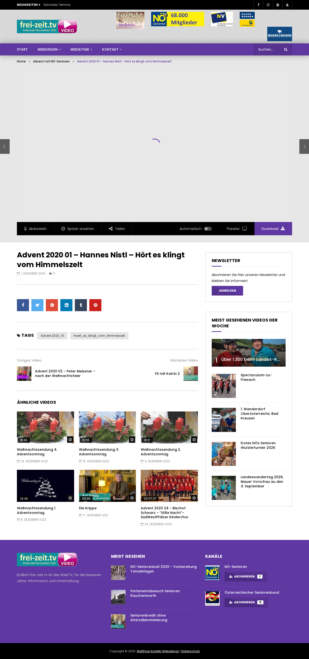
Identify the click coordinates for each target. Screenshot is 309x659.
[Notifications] (277, 5)
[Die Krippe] (107, 486)
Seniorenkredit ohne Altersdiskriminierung (148, 617)
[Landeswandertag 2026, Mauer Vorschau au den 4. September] (224, 488)
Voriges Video (29, 360)
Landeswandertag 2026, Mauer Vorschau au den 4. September (262, 482)
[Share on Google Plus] (52, 305)
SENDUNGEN (47, 49)
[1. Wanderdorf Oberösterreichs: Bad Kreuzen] (224, 420)
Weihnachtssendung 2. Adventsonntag (161, 452)
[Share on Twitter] (37, 305)
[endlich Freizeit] (47, 26)
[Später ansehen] (268, 5)
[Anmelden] (287, 5)
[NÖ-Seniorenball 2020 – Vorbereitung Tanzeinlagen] (118, 572)
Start (22, 49)
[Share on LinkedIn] (66, 305)
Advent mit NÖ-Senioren (51, 61)
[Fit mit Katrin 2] (190, 373)
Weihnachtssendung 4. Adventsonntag (37, 452)
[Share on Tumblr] (81, 305)
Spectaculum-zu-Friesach (256, 377)
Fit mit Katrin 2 (167, 373)
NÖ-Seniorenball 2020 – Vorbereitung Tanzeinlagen (163, 569)
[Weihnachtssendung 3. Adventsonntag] (107, 427)
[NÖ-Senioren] (212, 572)
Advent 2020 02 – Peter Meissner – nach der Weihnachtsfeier (65, 373)
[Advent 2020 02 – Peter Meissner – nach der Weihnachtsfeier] (5, 146)
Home (21, 61)
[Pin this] (95, 305)
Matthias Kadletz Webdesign (158, 651)
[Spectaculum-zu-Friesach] (224, 386)
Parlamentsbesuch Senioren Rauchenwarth (155, 593)
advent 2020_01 (52, 336)
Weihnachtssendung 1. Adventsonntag (36, 510)
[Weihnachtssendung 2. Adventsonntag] (169, 427)
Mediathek (79, 49)
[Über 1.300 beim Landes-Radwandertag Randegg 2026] (249, 353)
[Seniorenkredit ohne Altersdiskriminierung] (118, 621)
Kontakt (110, 49)
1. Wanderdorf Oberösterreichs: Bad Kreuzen (259, 414)
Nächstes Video (184, 360)
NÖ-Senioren (236, 566)
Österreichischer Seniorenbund (252, 592)
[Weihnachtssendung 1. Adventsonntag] (45, 486)
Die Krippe (88, 508)
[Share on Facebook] (23, 305)
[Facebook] (258, 5)
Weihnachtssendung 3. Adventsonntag (99, 452)
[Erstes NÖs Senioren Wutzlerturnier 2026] (224, 454)
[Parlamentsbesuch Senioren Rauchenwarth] (118, 597)
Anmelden (227, 291)
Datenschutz (190, 651)
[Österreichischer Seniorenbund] (212, 598)
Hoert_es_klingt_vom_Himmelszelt (99, 336)
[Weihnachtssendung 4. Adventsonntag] (45, 427)
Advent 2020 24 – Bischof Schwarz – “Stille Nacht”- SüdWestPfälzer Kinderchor (165, 513)
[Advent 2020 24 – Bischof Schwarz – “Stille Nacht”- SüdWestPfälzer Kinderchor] (169, 486)
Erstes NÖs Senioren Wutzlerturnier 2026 (258, 445)
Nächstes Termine (57, 5)
